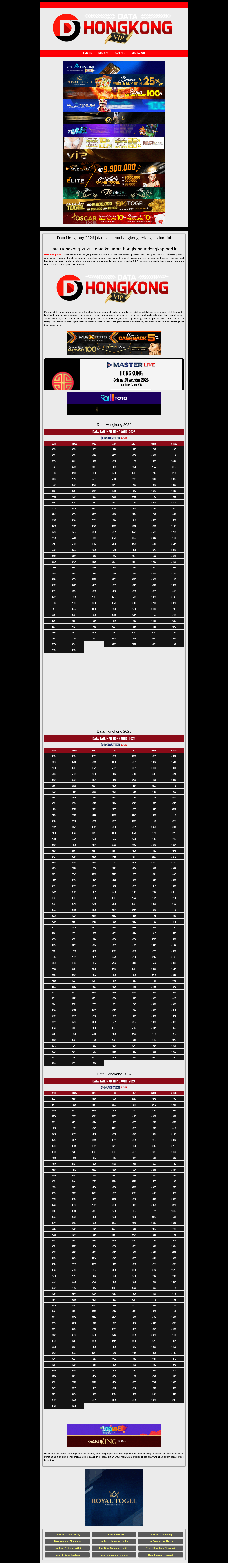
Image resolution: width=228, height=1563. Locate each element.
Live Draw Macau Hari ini (161, 1541)
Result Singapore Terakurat (114, 1555)
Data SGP (103, 53)
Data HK (87, 53)
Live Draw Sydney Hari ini (67, 1548)
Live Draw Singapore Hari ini (114, 1548)
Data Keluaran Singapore (67, 1541)
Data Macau (138, 53)
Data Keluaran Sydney (160, 1534)
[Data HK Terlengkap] (114, 67)
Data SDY (120, 53)
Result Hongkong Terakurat (160, 1548)
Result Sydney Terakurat (67, 1555)
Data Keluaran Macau (114, 1534)
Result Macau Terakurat (160, 1555)
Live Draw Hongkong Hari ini (114, 1541)
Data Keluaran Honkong (67, 1534)
